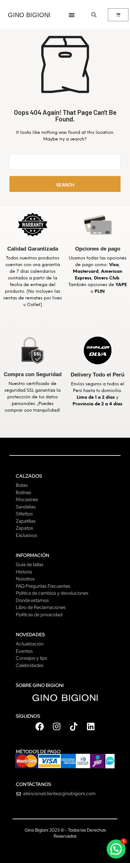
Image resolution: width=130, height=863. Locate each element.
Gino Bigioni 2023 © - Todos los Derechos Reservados (65, 833)
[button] (116, 849)
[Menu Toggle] (71, 15)
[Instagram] (56, 726)
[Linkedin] (90, 726)
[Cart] (118, 14)
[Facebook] (39, 726)
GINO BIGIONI (29, 14)
